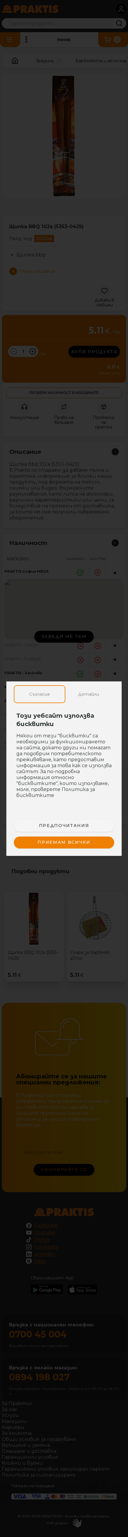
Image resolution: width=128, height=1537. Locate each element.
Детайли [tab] (88, 694)
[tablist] (64, 694)
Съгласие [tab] (39, 694)
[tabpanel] (64, 758)
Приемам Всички (64, 842)
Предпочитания (64, 825)
